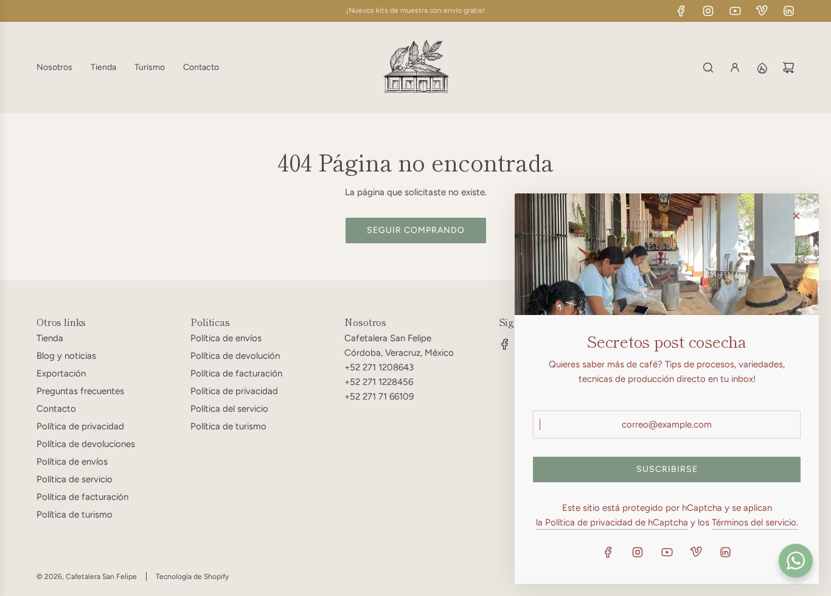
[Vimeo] (761, 11)
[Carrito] (788, 67)
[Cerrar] (796, 216)
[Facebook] (681, 11)
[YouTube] (734, 11)
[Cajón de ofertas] (761, 67)
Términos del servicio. (755, 522)
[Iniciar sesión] (734, 67)
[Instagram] (708, 11)
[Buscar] (708, 67)
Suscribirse (667, 469)
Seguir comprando (416, 230)
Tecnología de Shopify (192, 576)
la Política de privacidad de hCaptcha (612, 522)
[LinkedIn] (788, 11)
